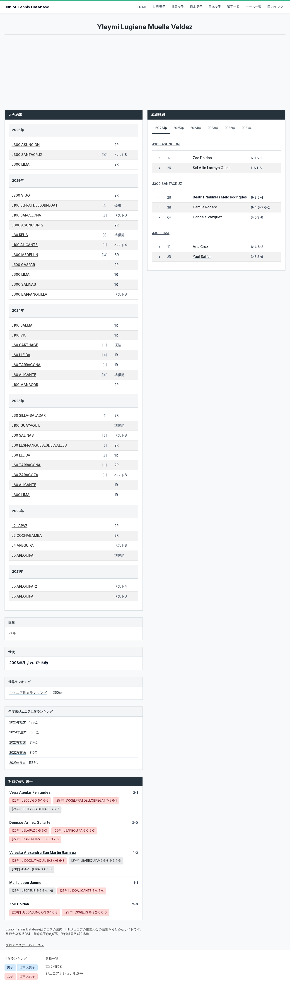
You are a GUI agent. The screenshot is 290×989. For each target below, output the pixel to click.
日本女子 (214, 7)
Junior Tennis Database (27, 7)
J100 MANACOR (25, 385)
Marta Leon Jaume (25, 883)
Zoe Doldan (19, 904)
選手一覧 (233, 7)
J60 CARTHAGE (25, 345)
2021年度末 (17, 763)
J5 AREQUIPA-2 (24, 586)
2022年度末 (17, 752)
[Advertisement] (145, 69)
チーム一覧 (253, 7)
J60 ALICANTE (24, 375)
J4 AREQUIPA (23, 545)
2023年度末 (17, 742)
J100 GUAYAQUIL (26, 425)
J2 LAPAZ (19, 526)
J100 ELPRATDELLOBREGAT (35, 205)
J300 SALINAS (24, 284)
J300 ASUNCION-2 (27, 225)
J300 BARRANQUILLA (29, 294)
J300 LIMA (21, 164)
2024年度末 (18, 732)
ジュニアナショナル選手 (64, 973)
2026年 (161, 128)
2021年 (246, 128)
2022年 (230, 128)
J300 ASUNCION (26, 145)
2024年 (195, 128)
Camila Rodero (205, 207)
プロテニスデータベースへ (25, 945)
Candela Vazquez (207, 217)
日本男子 (196, 7)
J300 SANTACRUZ (27, 155)
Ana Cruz (200, 247)
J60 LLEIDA (21, 355)
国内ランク (275, 7)
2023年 (213, 128)
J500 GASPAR (23, 265)
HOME (142, 7)
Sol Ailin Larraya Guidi (211, 168)
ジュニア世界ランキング (28, 692)
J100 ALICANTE (25, 245)
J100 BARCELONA (26, 215)
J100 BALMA (22, 325)
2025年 (178, 128)
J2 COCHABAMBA (27, 535)
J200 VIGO (21, 195)
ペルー (14, 633)
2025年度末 (17, 722)
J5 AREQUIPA (23, 555)
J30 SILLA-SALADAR (29, 415)
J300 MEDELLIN (25, 255)
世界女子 (177, 7)
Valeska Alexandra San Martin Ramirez (42, 852)
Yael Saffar (202, 256)
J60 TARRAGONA (26, 365)
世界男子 (159, 7)
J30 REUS (20, 235)
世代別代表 (54, 966)
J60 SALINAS (23, 435)
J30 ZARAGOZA (25, 475)
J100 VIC (19, 335)
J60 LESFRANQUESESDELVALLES (39, 445)
